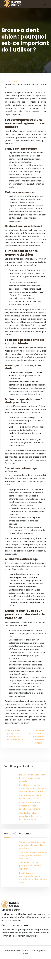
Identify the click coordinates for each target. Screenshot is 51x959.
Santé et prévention (14, 81)
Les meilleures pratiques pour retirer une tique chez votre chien (15, 735)
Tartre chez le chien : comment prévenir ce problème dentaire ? (36, 736)
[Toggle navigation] (44, 4)
